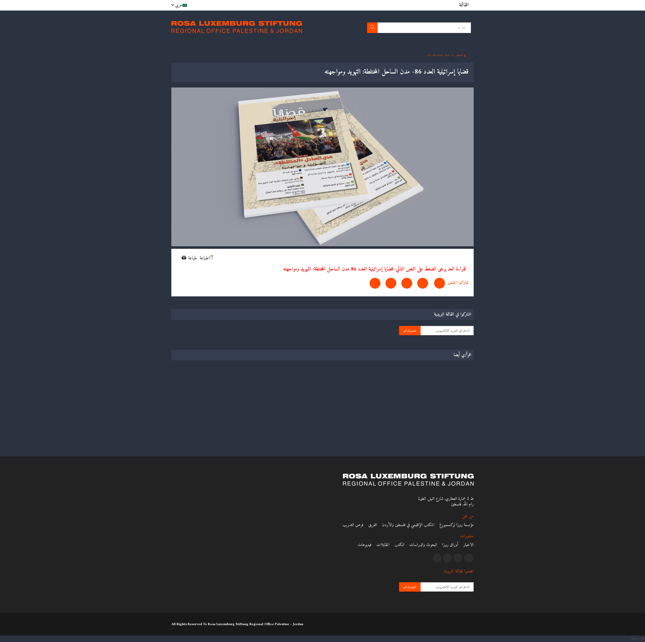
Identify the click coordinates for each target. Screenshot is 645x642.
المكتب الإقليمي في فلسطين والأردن (408, 525)
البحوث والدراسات (423, 545)
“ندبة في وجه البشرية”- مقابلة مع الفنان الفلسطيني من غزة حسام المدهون (288, 422)
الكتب (399, 545)
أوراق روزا (450, 545)
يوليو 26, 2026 (382, 432)
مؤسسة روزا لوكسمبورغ (456, 525)
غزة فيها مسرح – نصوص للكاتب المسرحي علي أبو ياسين (440, 422)
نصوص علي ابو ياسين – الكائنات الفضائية (209, 419)
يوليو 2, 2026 (306, 432)
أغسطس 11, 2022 (454, 55)
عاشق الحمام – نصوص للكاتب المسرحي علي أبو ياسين (363, 422)
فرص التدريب (353, 525)
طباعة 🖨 (189, 258)
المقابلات (383, 545)
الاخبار (468, 545)
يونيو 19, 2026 (228, 432)
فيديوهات (364, 545)
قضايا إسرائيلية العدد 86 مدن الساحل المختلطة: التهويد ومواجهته (338, 269)
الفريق (372, 525)
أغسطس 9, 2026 (458, 432)
